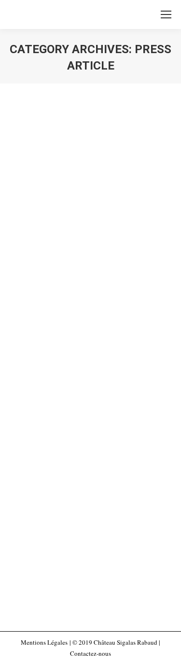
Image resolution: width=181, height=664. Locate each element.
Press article (37, 213)
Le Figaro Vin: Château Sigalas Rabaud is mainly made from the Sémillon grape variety (86, 456)
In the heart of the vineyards (74, 188)
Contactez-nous (90, 653)
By (85, 213)
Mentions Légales (44, 642)
